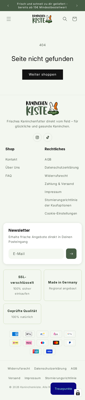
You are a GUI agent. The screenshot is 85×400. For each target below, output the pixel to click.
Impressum (53, 192)
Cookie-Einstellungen (61, 213)
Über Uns (12, 167)
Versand (14, 378)
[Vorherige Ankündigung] (8, 5)
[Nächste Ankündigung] (77, 5)
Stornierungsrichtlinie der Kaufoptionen (61, 202)
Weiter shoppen (42, 74)
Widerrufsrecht (56, 175)
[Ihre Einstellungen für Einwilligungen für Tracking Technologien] (78, 393)
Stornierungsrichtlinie (61, 378)
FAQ (8, 175)
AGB (48, 159)
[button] (9, 19)
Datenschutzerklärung (62, 167)
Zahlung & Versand (59, 184)
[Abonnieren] (71, 253)
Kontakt (11, 159)
